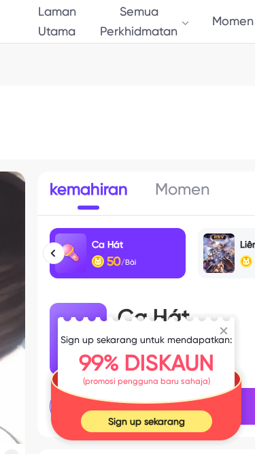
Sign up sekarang (146, 421)
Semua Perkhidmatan (138, 20)
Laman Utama (57, 20)
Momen (233, 21)
